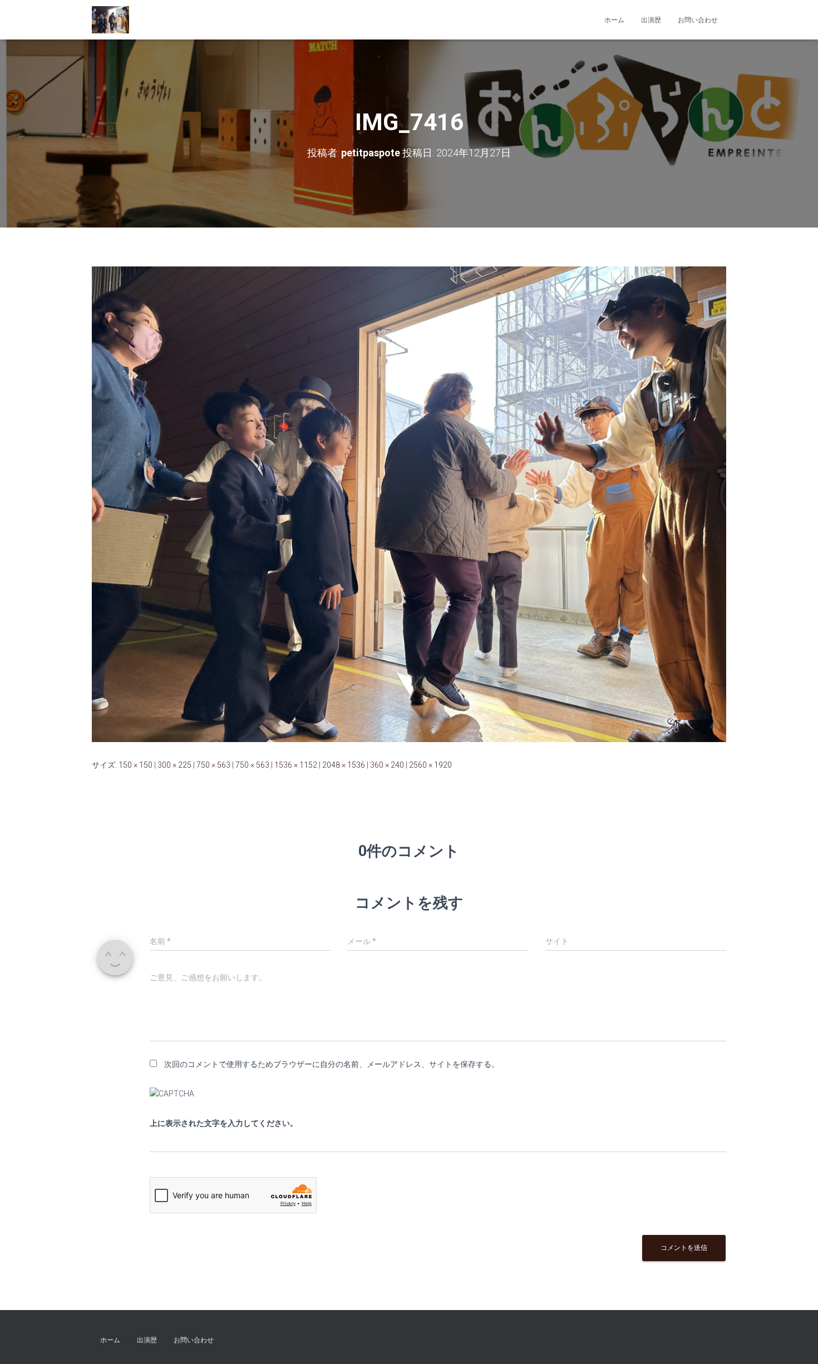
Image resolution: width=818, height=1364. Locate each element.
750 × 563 (213, 764)
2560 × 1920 (430, 764)
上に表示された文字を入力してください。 (224, 1123)
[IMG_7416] (409, 503)
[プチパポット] (110, 20)
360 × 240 (387, 764)
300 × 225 (174, 764)
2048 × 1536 (343, 764)
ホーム (614, 20)
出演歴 (651, 20)
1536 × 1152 (295, 764)
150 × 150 (135, 764)
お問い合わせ (698, 20)
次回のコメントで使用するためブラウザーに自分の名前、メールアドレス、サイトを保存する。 (331, 1064)
